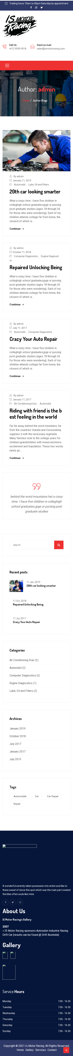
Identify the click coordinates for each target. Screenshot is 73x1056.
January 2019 (17, 728)
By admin (19, 176)
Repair (17, 803)
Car (37, 796)
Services (40, 1050)
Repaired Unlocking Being (36, 267)
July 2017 (15, 744)
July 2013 (15, 759)
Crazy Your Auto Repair (33, 339)
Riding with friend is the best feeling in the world (36, 413)
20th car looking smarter (35, 191)
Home (26, 100)
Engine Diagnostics (21, 683)
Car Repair (53, 796)
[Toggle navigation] (7, 65)
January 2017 (17, 751)
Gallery (29, 1050)
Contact (52, 1050)
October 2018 (18, 736)
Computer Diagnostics (26, 256)
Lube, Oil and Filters (38, 184)
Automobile (20, 796)
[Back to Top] (66, 1050)
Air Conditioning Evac (25, 403)
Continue (15, 228)
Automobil (19, 184)
